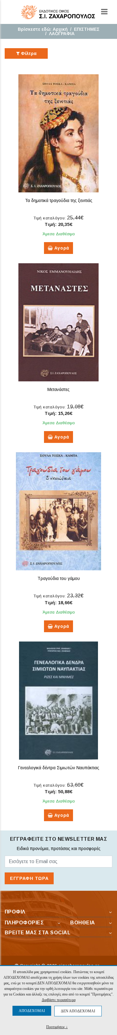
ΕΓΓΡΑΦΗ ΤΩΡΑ (29, 878)
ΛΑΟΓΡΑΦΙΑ (62, 33)
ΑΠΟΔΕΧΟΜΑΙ (32, 1011)
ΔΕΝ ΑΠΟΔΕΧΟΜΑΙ (78, 1011)
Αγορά (61, 248)
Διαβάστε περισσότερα (59, 1000)
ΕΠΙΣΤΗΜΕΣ (87, 29)
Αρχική (60, 29)
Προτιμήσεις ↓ (57, 1027)
